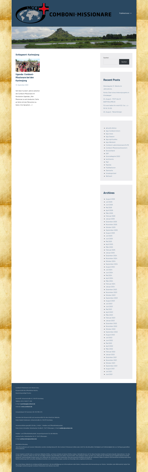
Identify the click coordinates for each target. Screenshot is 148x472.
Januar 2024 (110, 287)
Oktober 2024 (110, 261)
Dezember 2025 (111, 222)
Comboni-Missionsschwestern (116, 148)
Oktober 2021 (110, 363)
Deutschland (110, 151)
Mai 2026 (109, 207)
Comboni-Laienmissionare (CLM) (117, 145)
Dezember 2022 (111, 323)
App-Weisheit (110, 142)
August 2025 (110, 233)
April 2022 (109, 346)
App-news (109, 134)
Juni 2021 (109, 374)
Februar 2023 (110, 318)
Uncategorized (111, 173)
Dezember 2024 (111, 255)
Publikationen (124, 13)
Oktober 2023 (110, 295)
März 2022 (109, 349)
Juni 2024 (109, 272)
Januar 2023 (110, 320)
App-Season (110, 136)
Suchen (106, 58)
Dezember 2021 (111, 357)
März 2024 (109, 281)
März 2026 (109, 213)
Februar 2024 (110, 284)
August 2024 (110, 267)
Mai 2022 (109, 343)
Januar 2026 (110, 219)
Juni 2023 (109, 306)
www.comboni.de (26, 406)
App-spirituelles (111, 139)
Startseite (109, 170)
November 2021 (111, 360)
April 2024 (109, 278)
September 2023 (112, 298)
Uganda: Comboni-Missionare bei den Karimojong (25, 77)
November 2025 (111, 224)
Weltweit (109, 176)
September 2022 (112, 332)
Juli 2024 (109, 270)
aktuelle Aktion (111, 128)
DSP (107, 153)
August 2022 (110, 335)
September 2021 (111, 366)
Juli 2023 (109, 304)
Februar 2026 (110, 216)
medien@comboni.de (65, 428)
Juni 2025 (109, 238)
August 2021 (110, 369)
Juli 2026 (109, 202)
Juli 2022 (109, 337)
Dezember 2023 (111, 289)
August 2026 (110, 199)
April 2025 (109, 244)
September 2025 (112, 230)
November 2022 (111, 326)
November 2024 (111, 258)
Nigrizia (108, 165)
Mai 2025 (109, 241)
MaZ (107, 162)
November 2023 (111, 292)
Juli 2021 (109, 371)
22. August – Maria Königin (112, 112)
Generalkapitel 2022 (113, 156)
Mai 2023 (109, 309)
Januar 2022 (110, 354)
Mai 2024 (109, 275)
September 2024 (112, 264)
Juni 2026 (109, 205)
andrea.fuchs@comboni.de (28, 439)
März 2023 (109, 315)
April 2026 (109, 210)
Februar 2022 (110, 352)
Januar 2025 (110, 253)
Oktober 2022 (110, 329)
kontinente (110, 159)
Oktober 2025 (110, 227)
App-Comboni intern (113, 131)
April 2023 (109, 312)
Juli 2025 (109, 236)
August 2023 (110, 301)
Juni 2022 (109, 340)
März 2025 (109, 247)
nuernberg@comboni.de (27, 404)
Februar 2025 (110, 250)
